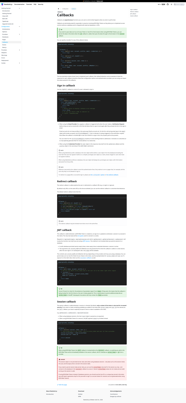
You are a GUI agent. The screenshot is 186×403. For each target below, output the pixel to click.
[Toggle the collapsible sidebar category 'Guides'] (19, 63)
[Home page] (58, 9)
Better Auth (100, 1)
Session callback (134, 16)
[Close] (184, 1)
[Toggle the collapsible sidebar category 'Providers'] (19, 50)
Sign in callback (133, 9)
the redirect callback (112, 175)
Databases (5, 37)
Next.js (4, 47)
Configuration (5, 26)
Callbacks (5, 42)
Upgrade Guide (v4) (7, 24)
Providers (5, 34)
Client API (5, 16)
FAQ (35, 4)
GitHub (168, 4)
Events (4, 45)
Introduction (6, 11)
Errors (3, 58)
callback (85, 258)
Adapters (4, 52)
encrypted (80, 236)
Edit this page (63, 385)
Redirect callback (134, 11)
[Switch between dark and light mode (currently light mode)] (171, 4)
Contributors (114, 394)
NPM (79, 396)
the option (98, 175)
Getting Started (5, 8)
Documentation (19, 4)
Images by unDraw (115, 396)
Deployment (5, 60)
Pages (4, 39)
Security (40, 4)
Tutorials (29, 4)
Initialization (6, 29)
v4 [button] (158, 4)
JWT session (86, 241)
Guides (3, 63)
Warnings (4, 55)
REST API (4, 18)
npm (164, 4)
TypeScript (5, 21)
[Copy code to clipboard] (125, 48)
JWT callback (133, 13)
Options (4, 32)
